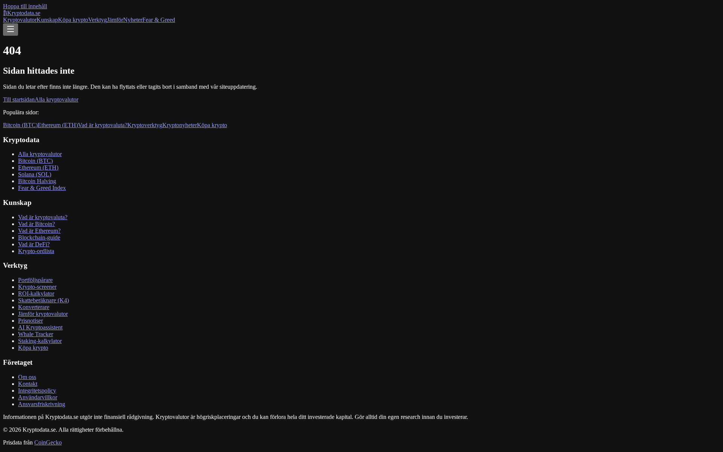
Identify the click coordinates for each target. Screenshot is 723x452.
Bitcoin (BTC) (20, 125)
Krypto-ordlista (36, 251)
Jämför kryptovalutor (43, 314)
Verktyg (97, 20)
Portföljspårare (35, 280)
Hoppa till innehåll (25, 6)
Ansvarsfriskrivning (41, 404)
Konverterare (33, 307)
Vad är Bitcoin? (36, 224)
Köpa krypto (73, 20)
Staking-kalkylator (40, 341)
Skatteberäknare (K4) (43, 300)
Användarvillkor (37, 397)
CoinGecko (48, 442)
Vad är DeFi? (34, 244)
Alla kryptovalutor (56, 99)
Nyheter (132, 20)
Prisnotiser (30, 320)
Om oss (27, 377)
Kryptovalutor (20, 20)
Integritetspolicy (37, 390)
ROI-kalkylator (36, 293)
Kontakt (27, 384)
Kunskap (47, 20)
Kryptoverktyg (144, 125)
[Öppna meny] (10, 29)
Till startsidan (19, 99)
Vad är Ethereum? (39, 231)
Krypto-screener (37, 287)
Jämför (115, 20)
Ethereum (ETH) (58, 125)
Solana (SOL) (34, 174)
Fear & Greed (158, 20)
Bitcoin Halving (37, 181)
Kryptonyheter (179, 125)
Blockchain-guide (39, 237)
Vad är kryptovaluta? (102, 125)
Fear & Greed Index (42, 188)
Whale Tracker (35, 334)
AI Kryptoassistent (40, 327)
